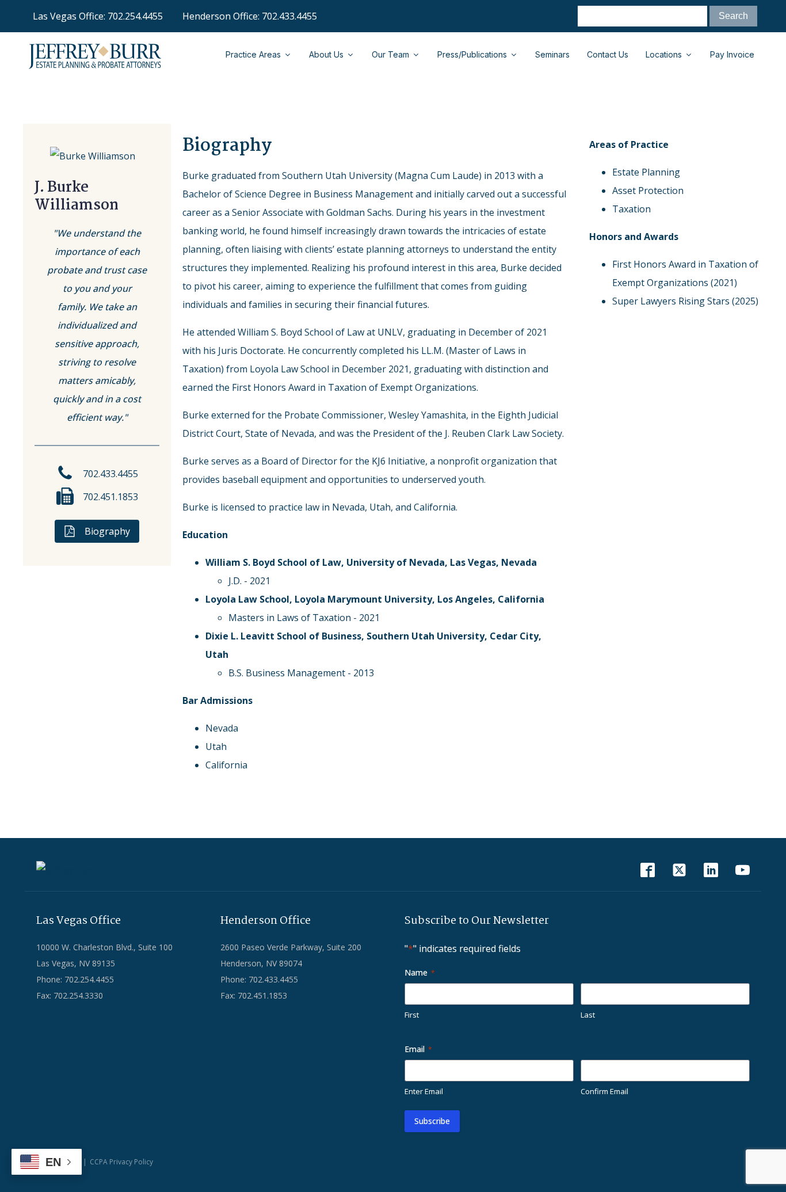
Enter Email (424, 1091)
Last (588, 1015)
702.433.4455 (289, 16)
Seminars (552, 54)
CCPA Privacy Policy (121, 1162)
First (412, 1015)
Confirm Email (604, 1091)
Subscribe (432, 1120)
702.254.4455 (135, 16)
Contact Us (607, 54)
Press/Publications (472, 54)
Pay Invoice (732, 54)
